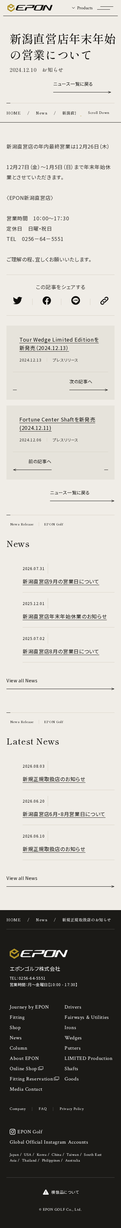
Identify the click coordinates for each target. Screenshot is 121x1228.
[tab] (82, 8)
